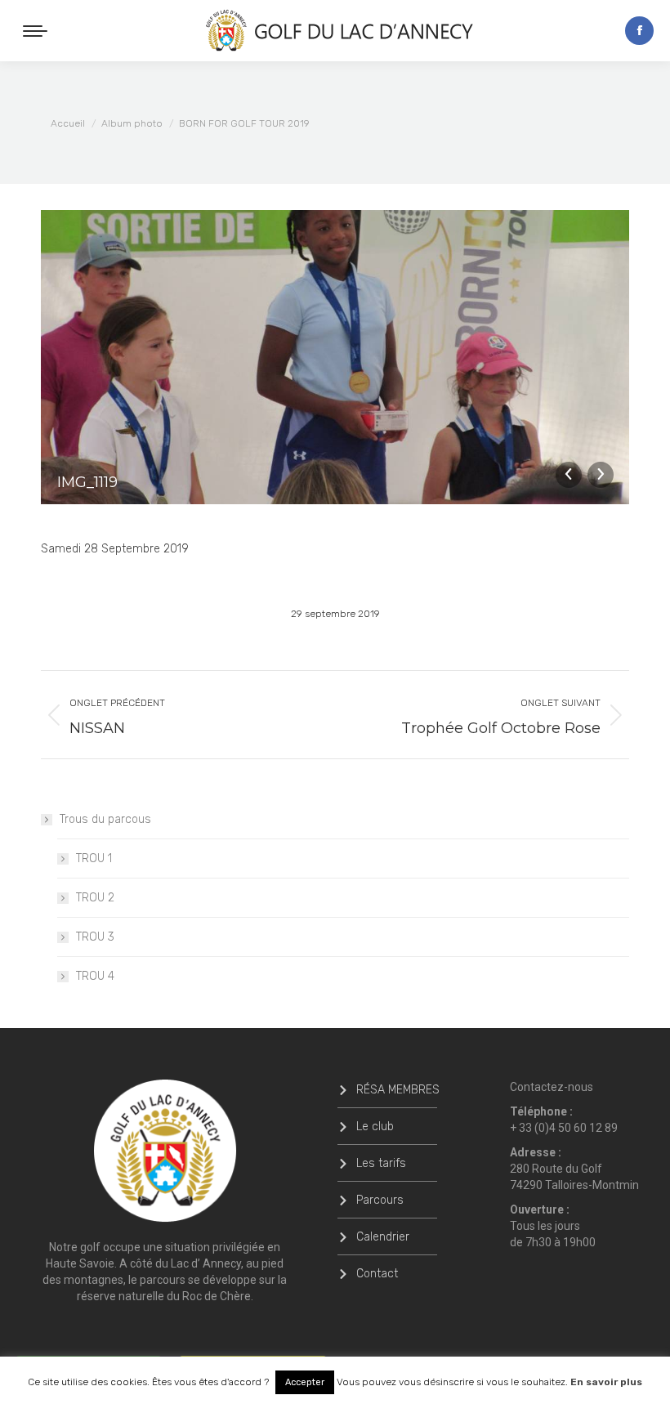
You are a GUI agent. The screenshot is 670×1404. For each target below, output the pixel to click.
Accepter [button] (304, 1382)
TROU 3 (95, 937)
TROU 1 (94, 858)
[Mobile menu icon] (35, 31)
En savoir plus (606, 1382)
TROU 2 (95, 898)
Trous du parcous (105, 819)
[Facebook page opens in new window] (639, 30)
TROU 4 (95, 976)
